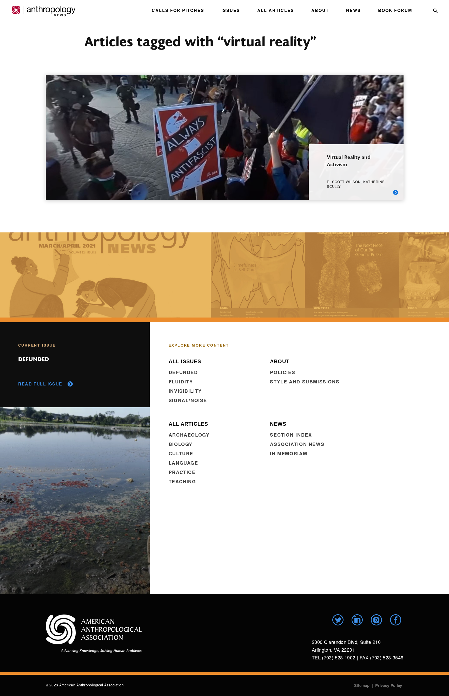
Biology (181, 444)
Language (183, 462)
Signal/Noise (188, 400)
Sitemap (361, 685)
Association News (297, 444)
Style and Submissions (304, 381)
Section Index (291, 434)
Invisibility (185, 391)
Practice (182, 472)
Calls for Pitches (178, 10)
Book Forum (395, 10)
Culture (181, 453)
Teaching (182, 481)
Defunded (183, 372)
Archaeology (189, 434)
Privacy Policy (388, 685)
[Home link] (94, 633)
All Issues (185, 361)
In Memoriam (288, 453)
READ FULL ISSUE (40, 384)
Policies (282, 372)
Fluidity (181, 381)
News (353, 10)
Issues (230, 10)
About (320, 10)
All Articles (275, 10)
